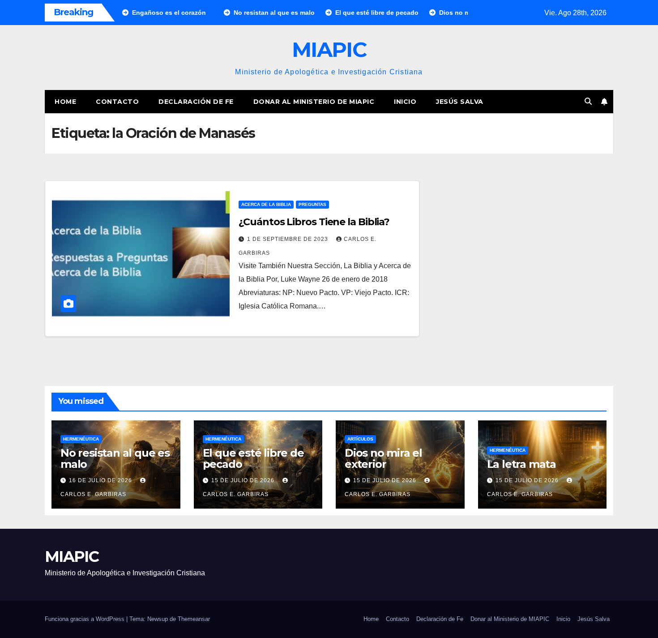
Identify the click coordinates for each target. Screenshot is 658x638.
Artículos (360, 439)
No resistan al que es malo (115, 458)
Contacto (117, 102)
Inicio (405, 102)
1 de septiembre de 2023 (288, 239)
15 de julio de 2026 (243, 480)
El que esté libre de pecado (253, 458)
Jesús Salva (459, 102)
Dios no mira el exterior (383, 458)
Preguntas (312, 204)
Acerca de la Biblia (266, 204)
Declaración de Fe (196, 102)
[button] (588, 101)
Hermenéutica (81, 439)
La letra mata (521, 464)
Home (65, 102)
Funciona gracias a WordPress (85, 619)
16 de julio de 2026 (101, 480)
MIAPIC (329, 49)
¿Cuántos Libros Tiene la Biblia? (314, 222)
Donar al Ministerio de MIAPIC (314, 102)
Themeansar (194, 619)
